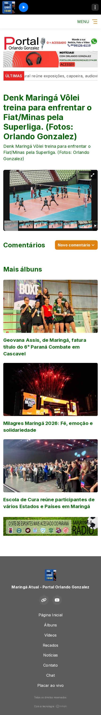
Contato (50, 665)
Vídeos (50, 635)
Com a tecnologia (44, 706)
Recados (50, 645)
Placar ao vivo (50, 685)
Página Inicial (50, 615)
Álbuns (50, 625)
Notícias (50, 655)
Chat (50, 675)
